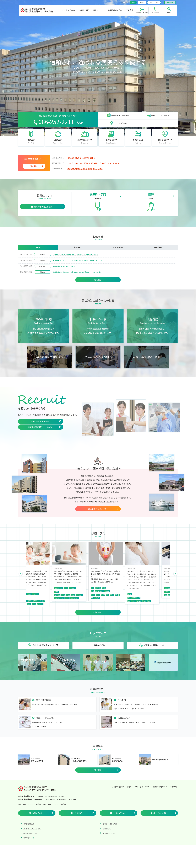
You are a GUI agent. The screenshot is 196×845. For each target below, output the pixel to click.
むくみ (54, 595)
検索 (169, 12)
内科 (48, 591)
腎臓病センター (55, 591)
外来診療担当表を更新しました (64, 266)
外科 (85, 598)
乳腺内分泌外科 (92, 598)
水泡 (164, 591)
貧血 (63, 595)
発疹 (162, 598)
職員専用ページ (28, 838)
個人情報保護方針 (28, 824)
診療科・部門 (132, 786)
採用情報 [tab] (158, 247)
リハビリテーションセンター (127, 591)
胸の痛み (95, 601)
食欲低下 (53, 598)
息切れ (29, 595)
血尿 (72, 595)
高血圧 (49, 595)
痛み (121, 595)
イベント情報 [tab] (118, 247)
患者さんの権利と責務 (110, 824)
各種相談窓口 (107, 828)
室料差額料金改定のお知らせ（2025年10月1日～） (85, 168)
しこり (89, 601)
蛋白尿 (68, 595)
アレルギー (28, 588)
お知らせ (42, 254)
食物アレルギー (30, 598)
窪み (85, 601)
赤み (105, 601)
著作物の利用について (30, 833)
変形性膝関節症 (124, 588)
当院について (145, 786)
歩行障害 (130, 595)
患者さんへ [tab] (78, 247)
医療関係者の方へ (160, 786)
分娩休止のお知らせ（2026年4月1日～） (81, 158)
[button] (118, 115)
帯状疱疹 (159, 591)
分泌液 (100, 601)
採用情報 (42, 260)
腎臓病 (60, 588)
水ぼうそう (170, 591)
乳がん (85, 594)
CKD (48, 588)
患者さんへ (42, 266)
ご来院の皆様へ (118, 786)
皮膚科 (158, 594)
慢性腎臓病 (54, 588)
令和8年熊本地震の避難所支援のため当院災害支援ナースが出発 (75, 254)
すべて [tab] (38, 247)
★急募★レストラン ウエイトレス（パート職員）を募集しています (77, 260)
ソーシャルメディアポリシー (32, 828)
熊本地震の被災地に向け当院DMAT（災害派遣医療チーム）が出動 (76, 272)
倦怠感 (59, 595)
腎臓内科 (63, 591)
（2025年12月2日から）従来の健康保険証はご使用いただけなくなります (93, 163)
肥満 (125, 595)
